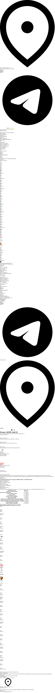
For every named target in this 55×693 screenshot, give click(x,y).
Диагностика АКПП (4, 143)
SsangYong (2, 188)
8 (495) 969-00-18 (3, 129)
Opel (1, 232)
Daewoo (1, 186)
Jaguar (1, 183)
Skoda (1, 181)
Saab (1, 191)
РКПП (1, 153)
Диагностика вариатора (4, 144)
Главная (1, 266)
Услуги (1, 291)
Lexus (1, 165)
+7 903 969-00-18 (9, 264)
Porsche (1, 245)
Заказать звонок (3, 359)
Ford (1, 201)
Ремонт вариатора (3, 134)
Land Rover (2, 178)
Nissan (1, 224)
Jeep (1, 242)
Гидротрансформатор (4, 154)
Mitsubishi (2, 211)
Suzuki (1, 199)
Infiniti (1, 229)
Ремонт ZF (2, 137)
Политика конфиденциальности (6, 691)
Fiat (0, 193)
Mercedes (1, 204)
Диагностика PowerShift (4, 146)
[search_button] (12, 430)
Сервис (1, 157)
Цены (1, 156)
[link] (1, 70)
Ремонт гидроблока (3, 138)
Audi (1, 255)
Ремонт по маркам (3, 160)
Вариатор (1, 152)
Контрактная (2, 284)
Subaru (1, 206)
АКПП (1, 675)
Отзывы (1, 158)
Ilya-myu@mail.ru (3, 298)
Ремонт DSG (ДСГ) (18, 673)
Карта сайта (2, 690)
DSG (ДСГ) (11, 675)
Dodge (1, 237)
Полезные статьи (6, 158)
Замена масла (2, 142)
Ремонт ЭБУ (2, 140)
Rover (1, 168)
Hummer (1, 173)
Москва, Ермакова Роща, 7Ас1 (5, 67)
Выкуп (1, 155)
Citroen (1, 219)
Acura (1, 258)
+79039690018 (2, 300)
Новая (1, 151)
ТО (0, 141)
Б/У (0, 285)
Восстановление (3, 147)
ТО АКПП (2, 275)
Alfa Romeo (2, 260)
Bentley (1, 163)
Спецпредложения (12, 158)
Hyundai (1, 222)
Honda (1, 209)
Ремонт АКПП (2, 133)
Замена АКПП (2, 148)
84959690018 (2, 299)
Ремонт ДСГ (2, 135)
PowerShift (15, 675)
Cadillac (1, 252)
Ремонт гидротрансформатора (5, 139)
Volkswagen (2, 227)
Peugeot (1, 240)
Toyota (1, 214)
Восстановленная (3, 150)
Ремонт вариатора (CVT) (10, 673)
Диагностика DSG (3, 145)
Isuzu (1, 247)
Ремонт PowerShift (3, 136)
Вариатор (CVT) (6, 675)
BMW (1, 170)
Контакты (2, 159)
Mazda (1, 196)
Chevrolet (1, 250)
